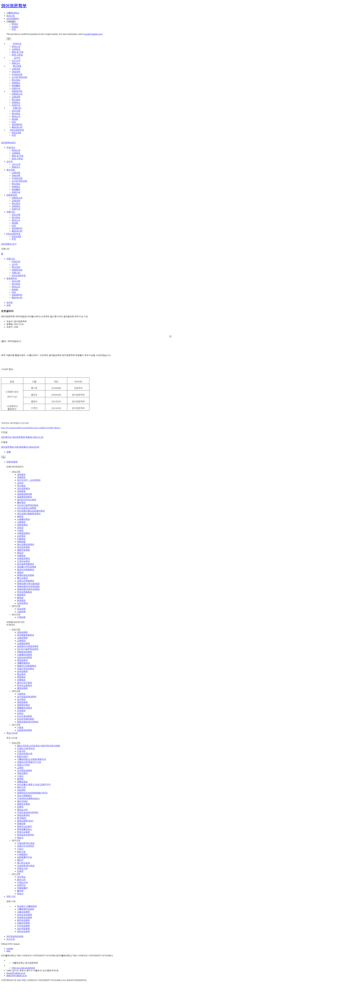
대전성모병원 (23, 931)
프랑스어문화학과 (25, 581)
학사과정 (17, 66)
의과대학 (21, 609)
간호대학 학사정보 (26, 843)
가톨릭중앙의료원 (25, 909)
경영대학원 (22, 632)
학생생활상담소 (24, 829)
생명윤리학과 (23, 705)
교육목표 (16, 49)
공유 (8, 305)
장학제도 (16, 83)
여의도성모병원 (24, 915)
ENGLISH (16, 133)
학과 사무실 (17, 55)
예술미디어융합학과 (26, 666)
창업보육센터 (23, 815)
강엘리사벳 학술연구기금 (29, 762)
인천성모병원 (23, 926)
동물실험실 (22, 782)
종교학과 (21, 674)
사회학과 (21, 522)
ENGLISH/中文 (17, 130)
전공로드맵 (17, 74)
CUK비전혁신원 (24, 754)
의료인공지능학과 (25, 669)
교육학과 (21, 641)
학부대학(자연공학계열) (28, 586)
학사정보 (16, 80)
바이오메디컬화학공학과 (28, 514)
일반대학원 (22, 671)
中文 (14, 135)
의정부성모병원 (24, 917)
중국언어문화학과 (25, 569)
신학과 (20, 727)
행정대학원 (22, 688)
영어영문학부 (23, 547)
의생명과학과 (23, 558)
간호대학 (21, 611)
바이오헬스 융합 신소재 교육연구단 (34, 784)
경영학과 (21, 474)
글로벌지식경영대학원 (27, 646)
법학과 (20, 516)
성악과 (20, 528)
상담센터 (21, 790)
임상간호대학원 (24, 716)
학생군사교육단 (24, 826)
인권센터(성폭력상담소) (28, 798)
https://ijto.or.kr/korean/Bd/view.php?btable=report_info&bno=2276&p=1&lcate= (31, 428)
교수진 (17, 58)
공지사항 (16, 111)
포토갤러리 (17, 124)
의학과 (20, 713)
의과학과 (21, 710)
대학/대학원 (12, 462)
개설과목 (16, 71)
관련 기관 (10, 896)
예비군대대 (22, 801)
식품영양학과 (23, 533)
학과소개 (16, 46)
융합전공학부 (23, 550)
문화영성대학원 (24, 652)
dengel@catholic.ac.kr (15, 973)
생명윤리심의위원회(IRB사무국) (32, 793)
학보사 (20, 837)
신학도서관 (22, 882)
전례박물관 (22, 888)
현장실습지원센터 (25, 835)
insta (8, 951)
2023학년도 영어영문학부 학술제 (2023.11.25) (22, 437)
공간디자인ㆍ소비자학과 (28, 480)
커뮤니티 (17, 108)
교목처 (20, 768)
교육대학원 (22, 638)
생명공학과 (22, 525)
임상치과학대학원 (25, 719)
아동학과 (21, 539)
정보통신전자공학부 (26, 567)
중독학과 (21, 677)
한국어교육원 (23, 832)
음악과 (20, 553)
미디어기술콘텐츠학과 (27, 505)
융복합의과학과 (24, 708)
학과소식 (16, 116)
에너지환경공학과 (25, 544)
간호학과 (21, 694)
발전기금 (21, 787)
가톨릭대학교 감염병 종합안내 (31, 759)
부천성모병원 (23, 920)
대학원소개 (17, 94)
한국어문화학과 (24, 592)
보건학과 (21, 699)
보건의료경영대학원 (26, 696)
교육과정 (16, 69)
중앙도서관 (22, 810)
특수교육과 (22, 578)
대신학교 (21, 877)
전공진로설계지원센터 (27, 812)
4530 (32, 968)
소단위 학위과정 (19, 77)
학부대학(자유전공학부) (28, 589)
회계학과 (21, 600)
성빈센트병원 (23, 929)
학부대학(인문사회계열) (28, 583)
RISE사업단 (22, 756)
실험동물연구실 (24, 857)
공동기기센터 (23, 765)
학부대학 (21, 823)
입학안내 (16, 88)
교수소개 (16, 60)
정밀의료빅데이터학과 (27, 722)
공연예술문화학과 (25, 635)
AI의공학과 (22, 603)
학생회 (15, 119)
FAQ (14, 122)
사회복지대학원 (24, 655)
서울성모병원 (23, 912)
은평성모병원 (23, 923)
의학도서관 (22, 868)
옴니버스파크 (23, 863)
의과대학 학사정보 (26, 865)
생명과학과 (22, 660)
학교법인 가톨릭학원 (27, 906)
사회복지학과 (23, 519)
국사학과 (21, 486)
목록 (8, 452)
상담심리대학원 (24, 657)
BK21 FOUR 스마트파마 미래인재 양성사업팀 (38, 746)
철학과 (20, 572)
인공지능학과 (23, 561)
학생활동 (16, 85)
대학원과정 (17, 91)
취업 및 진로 (17, 52)
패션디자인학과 (24, 683)
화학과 (20, 597)
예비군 (20, 860)
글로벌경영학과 (24, 497)
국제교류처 (22, 773)
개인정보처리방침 (14, 936)
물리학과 (21, 502)
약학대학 (21, 542)
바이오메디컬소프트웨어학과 (31, 511)
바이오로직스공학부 (26, 508)
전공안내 (17, 44)
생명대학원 (22, 702)
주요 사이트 (12, 733)
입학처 (20, 807)
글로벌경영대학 (24, 494)
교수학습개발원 (24, 770)
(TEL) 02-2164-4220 (20, 968)
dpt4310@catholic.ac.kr (16, 975)
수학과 (20, 530)
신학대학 (21, 617)
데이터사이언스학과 (26, 500)
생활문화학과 (23, 663)
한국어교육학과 (24, 685)
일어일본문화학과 (25, 564)
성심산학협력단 (24, 796)
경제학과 (21, 477)
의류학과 (21, 556)
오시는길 (10, 939)
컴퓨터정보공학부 (25, 575)
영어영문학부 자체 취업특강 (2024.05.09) (20, 447)
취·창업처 (21, 818)
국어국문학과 (23, 488)
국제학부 (21, 491)
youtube (9, 948)
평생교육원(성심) (25, 821)
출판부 (20, 891)
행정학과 (21, 595)
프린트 (9, 302)
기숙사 (20, 776)
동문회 (20, 779)
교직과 (20, 483)
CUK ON (21, 751)
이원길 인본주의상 (26, 748)
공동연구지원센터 (25, 846)
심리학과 (21, 536)
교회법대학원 (23, 643)
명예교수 (16, 63)
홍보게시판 (17, 127)
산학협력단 (22, 854)
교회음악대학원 (24, 730)
